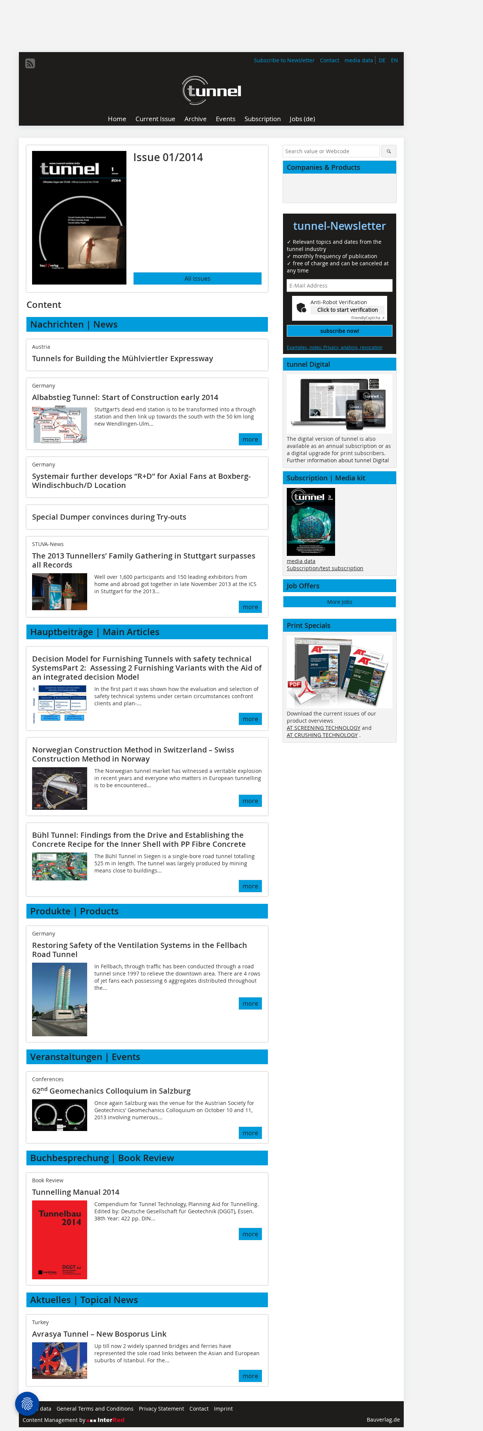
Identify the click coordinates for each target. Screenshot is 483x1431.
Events (225, 118)
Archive (196, 118)
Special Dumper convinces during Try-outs (109, 517)
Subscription (263, 118)
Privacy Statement (161, 1408)
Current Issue (155, 118)
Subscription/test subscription (325, 568)
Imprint (223, 1408)
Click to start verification (347, 309)
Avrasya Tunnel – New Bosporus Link (99, 1334)
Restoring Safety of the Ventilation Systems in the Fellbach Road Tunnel (139, 949)
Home (117, 118)
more (250, 439)
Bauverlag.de (383, 1419)
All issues (198, 278)
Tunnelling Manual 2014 (75, 1192)
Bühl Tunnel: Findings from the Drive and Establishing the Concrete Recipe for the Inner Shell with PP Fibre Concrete (139, 839)
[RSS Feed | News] (30, 63)
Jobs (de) (302, 118)
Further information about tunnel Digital (338, 460)
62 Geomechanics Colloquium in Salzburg (111, 1091)
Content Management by (55, 1419)
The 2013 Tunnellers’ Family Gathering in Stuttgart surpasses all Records (143, 560)
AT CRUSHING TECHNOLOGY (322, 735)
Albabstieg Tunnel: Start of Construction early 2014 (125, 397)
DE (382, 60)
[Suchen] (388, 151)
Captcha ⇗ (368, 317)
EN (394, 60)
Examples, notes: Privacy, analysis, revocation (334, 347)
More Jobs (339, 601)
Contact (329, 60)
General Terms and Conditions (95, 1408)
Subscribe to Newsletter (284, 60)
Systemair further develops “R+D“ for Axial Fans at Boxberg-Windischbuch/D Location (141, 480)
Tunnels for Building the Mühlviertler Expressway (122, 358)
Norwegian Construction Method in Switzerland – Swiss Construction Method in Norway (133, 754)
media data (359, 60)
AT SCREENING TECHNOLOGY (323, 727)
